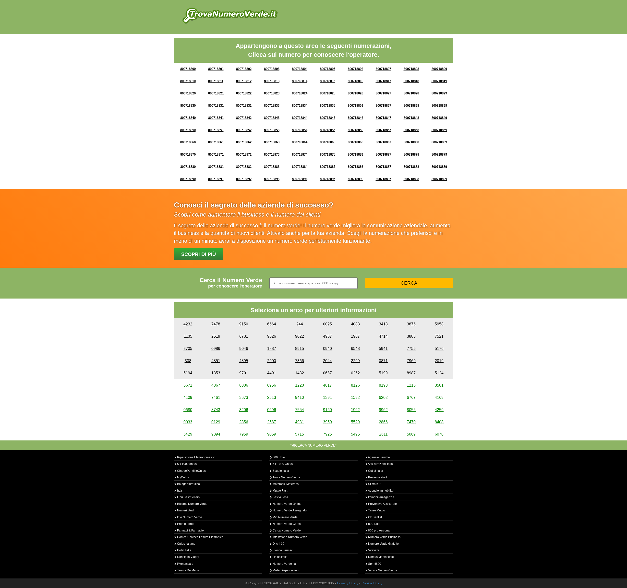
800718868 (411, 142)
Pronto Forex (185, 524)
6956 (271, 385)
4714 (383, 336)
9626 (271, 336)
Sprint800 (374, 563)
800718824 (299, 93)
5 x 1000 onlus (186, 464)
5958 (439, 324)
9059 (271, 434)
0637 (327, 373)
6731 (243, 336)
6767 (411, 397)
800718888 (411, 167)
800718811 (215, 81)
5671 (187, 385)
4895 (243, 361)
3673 (243, 397)
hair (179, 490)
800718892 (244, 179)
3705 (187, 348)
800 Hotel (279, 457)
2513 (271, 397)
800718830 (188, 105)
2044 (327, 361)
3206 (243, 410)
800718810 (188, 81)
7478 (215, 324)
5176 (439, 348)
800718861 (216, 142)
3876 (411, 324)
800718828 (411, 93)
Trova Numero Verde (286, 477)
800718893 (271, 179)
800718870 (188, 154)
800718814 (299, 81)
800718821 (216, 93)
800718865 (327, 142)
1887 (271, 348)
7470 (411, 422)
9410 (299, 397)
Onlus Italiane (185, 543)
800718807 (383, 69)
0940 (327, 348)
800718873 (271, 154)
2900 (271, 361)
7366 (299, 361)
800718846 (355, 118)
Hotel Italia (183, 550)
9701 (243, 373)
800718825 (327, 93)
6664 (271, 324)
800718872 (244, 154)
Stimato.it (373, 484)
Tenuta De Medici (188, 570)
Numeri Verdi (185, 510)
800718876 (355, 154)
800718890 (188, 179)
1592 (355, 397)
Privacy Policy (347, 583)
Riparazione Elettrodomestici (196, 457)
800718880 (188, 167)
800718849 (439, 118)
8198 (383, 385)
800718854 (299, 130)
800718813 (271, 81)
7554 (299, 410)
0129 (215, 422)
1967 (355, 336)
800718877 (383, 154)
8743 (215, 410)
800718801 (216, 69)
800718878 (411, 154)
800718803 (271, 69)
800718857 (383, 130)
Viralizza (373, 550)
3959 (327, 422)
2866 (383, 422)
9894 (215, 434)
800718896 (355, 179)
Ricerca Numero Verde (191, 504)
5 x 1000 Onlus (282, 464)
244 (299, 324)
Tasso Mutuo (376, 510)
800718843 (271, 118)
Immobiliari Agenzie (380, 497)
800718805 (327, 69)
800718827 (383, 93)
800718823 (271, 93)
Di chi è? (278, 543)
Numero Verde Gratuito (383, 543)
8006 (243, 385)
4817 (327, 385)
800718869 (439, 142)
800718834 (299, 105)
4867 (215, 385)
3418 (383, 324)
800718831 (216, 105)
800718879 (439, 154)
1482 (299, 373)
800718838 (411, 105)
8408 (439, 422)
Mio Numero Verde (285, 517)
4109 (187, 397)
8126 (355, 385)
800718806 (355, 69)
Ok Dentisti (375, 517)
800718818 (411, 81)
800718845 (327, 118)
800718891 (216, 179)
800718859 (439, 130)
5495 (355, 434)
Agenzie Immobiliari (380, 490)
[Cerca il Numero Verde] (230, 15)
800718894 (299, 179)
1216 (411, 385)
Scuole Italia (280, 471)
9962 (383, 410)
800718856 (355, 130)
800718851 (216, 130)
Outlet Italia (375, 471)
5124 (439, 373)
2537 (271, 422)
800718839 (439, 105)
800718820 (188, 93)
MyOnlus (182, 477)
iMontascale (184, 563)
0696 (271, 410)
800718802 (244, 69)
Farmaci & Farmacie (190, 530)
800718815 (327, 81)
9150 (243, 324)
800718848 (411, 118)
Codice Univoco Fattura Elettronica (199, 537)
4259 (439, 410)
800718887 (383, 167)
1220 (299, 385)
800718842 (244, 118)
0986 (215, 348)
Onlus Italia (280, 557)
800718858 (411, 130)
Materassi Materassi (285, 484)
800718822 (244, 93)
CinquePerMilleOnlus (191, 471)
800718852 (244, 130)
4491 (271, 373)
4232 (187, 324)
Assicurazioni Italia (380, 464)
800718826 (355, 93)
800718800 (188, 69)
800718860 (188, 142)
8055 (411, 410)
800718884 (299, 167)
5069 (411, 434)
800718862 (244, 142)
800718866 (355, 142)
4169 (439, 397)
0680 (187, 410)
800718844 (299, 118)
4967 (327, 336)
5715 (299, 434)
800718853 (271, 130)
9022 (299, 336)
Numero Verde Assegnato (289, 510)
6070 (439, 434)
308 (188, 361)
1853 (215, 373)
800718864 (299, 142)
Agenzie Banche (378, 457)
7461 (215, 397)
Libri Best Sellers (188, 497)
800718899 (439, 179)
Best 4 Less (280, 497)
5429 (187, 434)
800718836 (355, 105)
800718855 (327, 130)
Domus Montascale (380, 557)
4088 (355, 324)
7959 (243, 434)
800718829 (439, 93)
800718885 (327, 167)
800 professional (378, 530)
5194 (187, 373)
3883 (411, 336)
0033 (187, 422)
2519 (215, 336)
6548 (355, 348)
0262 (355, 373)
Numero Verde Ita (284, 563)
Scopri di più (198, 254)
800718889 (439, 167)
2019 (439, 361)
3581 (439, 385)
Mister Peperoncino (285, 570)
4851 (215, 361)
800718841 (216, 118)
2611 (383, 434)
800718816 (355, 81)
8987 (411, 373)
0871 (383, 361)
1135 (188, 336)
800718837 (383, 105)
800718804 (299, 69)
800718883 (271, 167)
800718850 (188, 130)
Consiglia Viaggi (187, 557)
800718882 (244, 167)
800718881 (216, 167)
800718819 (439, 81)
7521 (439, 336)
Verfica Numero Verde (382, 570)
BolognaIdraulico (188, 484)
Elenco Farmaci (282, 550)
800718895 (327, 179)
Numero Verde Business (383, 537)
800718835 (327, 105)
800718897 (383, 179)
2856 (243, 422)
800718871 (216, 154)
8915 (299, 348)
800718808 (411, 69)
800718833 (271, 105)
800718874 (299, 154)
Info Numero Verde (189, 517)
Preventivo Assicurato (382, 504)
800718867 (383, 142)
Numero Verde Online (286, 504)
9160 (327, 410)
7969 (411, 361)
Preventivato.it (377, 477)
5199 (383, 373)
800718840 (188, 118)
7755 (411, 348)
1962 (355, 410)
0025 (327, 324)
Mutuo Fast (279, 490)
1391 (327, 397)
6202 (383, 397)
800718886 (355, 167)
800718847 (383, 118)
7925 (327, 434)
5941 (383, 348)
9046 (243, 348)
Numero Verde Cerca (286, 524)
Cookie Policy (372, 583)
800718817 (383, 81)
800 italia (373, 524)
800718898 (411, 179)
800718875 (327, 154)
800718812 (244, 81)
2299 (355, 361)
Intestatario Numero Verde (289, 537)
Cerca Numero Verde (286, 530)
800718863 (271, 142)
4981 (299, 422)
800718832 (244, 105)
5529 (355, 422)
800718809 (439, 69)
